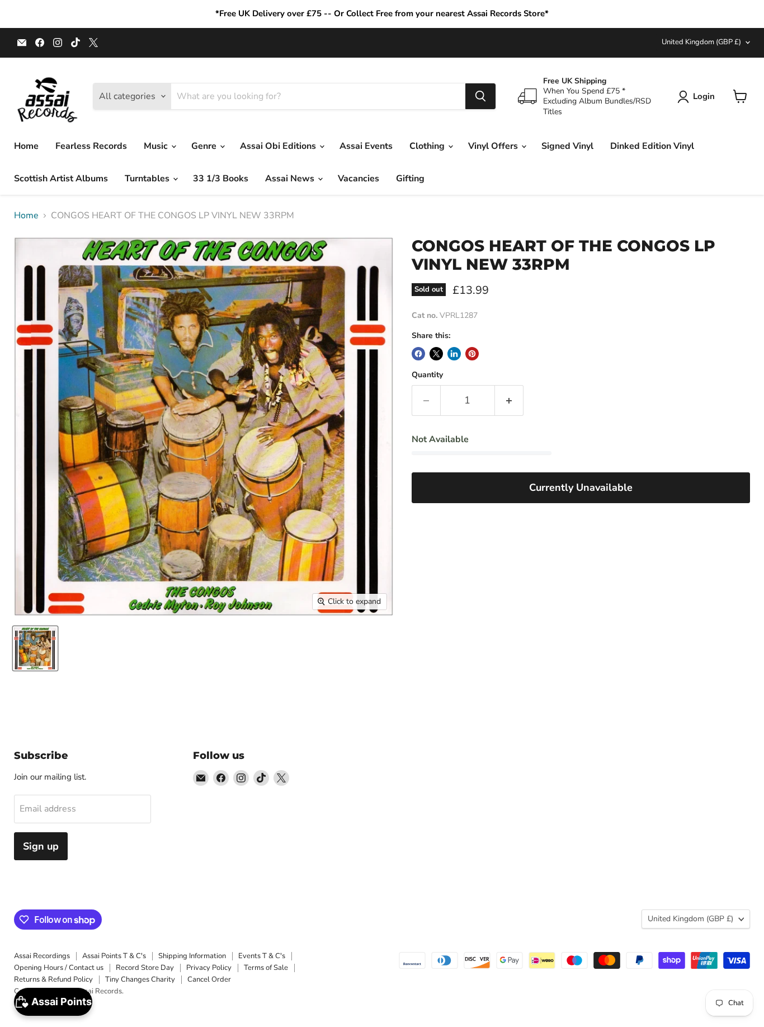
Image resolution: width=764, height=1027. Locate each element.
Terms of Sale (266, 968)
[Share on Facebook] (418, 353)
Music (157, 146)
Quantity (427, 375)
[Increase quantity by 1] (509, 400)
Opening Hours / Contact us (58, 968)
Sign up (41, 846)
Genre (205, 146)
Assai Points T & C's (114, 956)
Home (26, 146)
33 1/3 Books (220, 178)
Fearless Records (91, 146)
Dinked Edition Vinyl (652, 146)
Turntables (148, 178)
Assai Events (366, 146)
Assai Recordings (42, 956)
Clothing (428, 146)
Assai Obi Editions (279, 146)
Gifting (410, 178)
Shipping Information (192, 956)
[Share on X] (436, 353)
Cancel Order (209, 979)
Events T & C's (261, 956)
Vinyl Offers (494, 146)
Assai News (291, 178)
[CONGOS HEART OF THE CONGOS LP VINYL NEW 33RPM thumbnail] (35, 648)
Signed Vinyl (567, 146)
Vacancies (358, 178)
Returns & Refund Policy (53, 979)
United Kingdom (701, 42)
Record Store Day (145, 968)
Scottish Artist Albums (61, 178)
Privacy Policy (209, 968)
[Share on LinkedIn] (454, 353)
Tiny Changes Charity (140, 979)
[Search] (480, 96)
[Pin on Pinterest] (472, 353)
